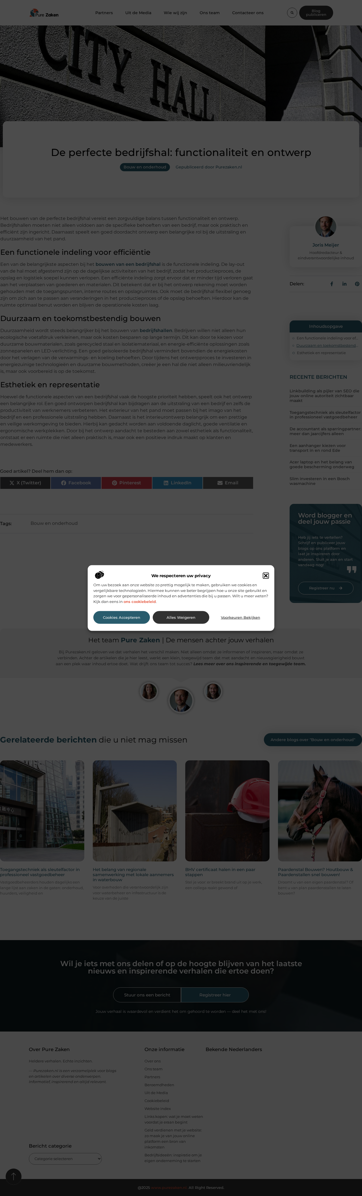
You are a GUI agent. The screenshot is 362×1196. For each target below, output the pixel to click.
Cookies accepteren (121, 617)
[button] (266, 576)
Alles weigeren (181, 617)
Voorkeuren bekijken (240, 617)
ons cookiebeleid (140, 601)
